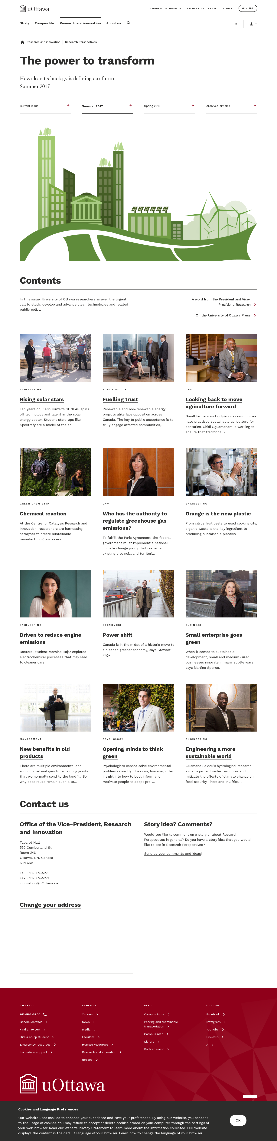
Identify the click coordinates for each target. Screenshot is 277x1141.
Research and (99, 1052)
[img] (34, 8)
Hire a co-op (34, 1037)
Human (95, 1044)
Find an (30, 1029)
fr (235, 23)
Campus (154, 1014)
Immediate (33, 1052)
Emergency (35, 1044)
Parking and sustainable (161, 1024)
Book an (154, 1049)
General (31, 1022)
